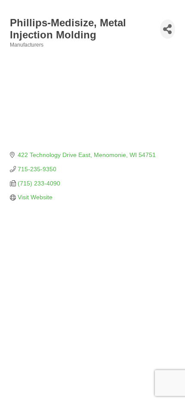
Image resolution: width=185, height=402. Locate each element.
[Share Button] (167, 29)
